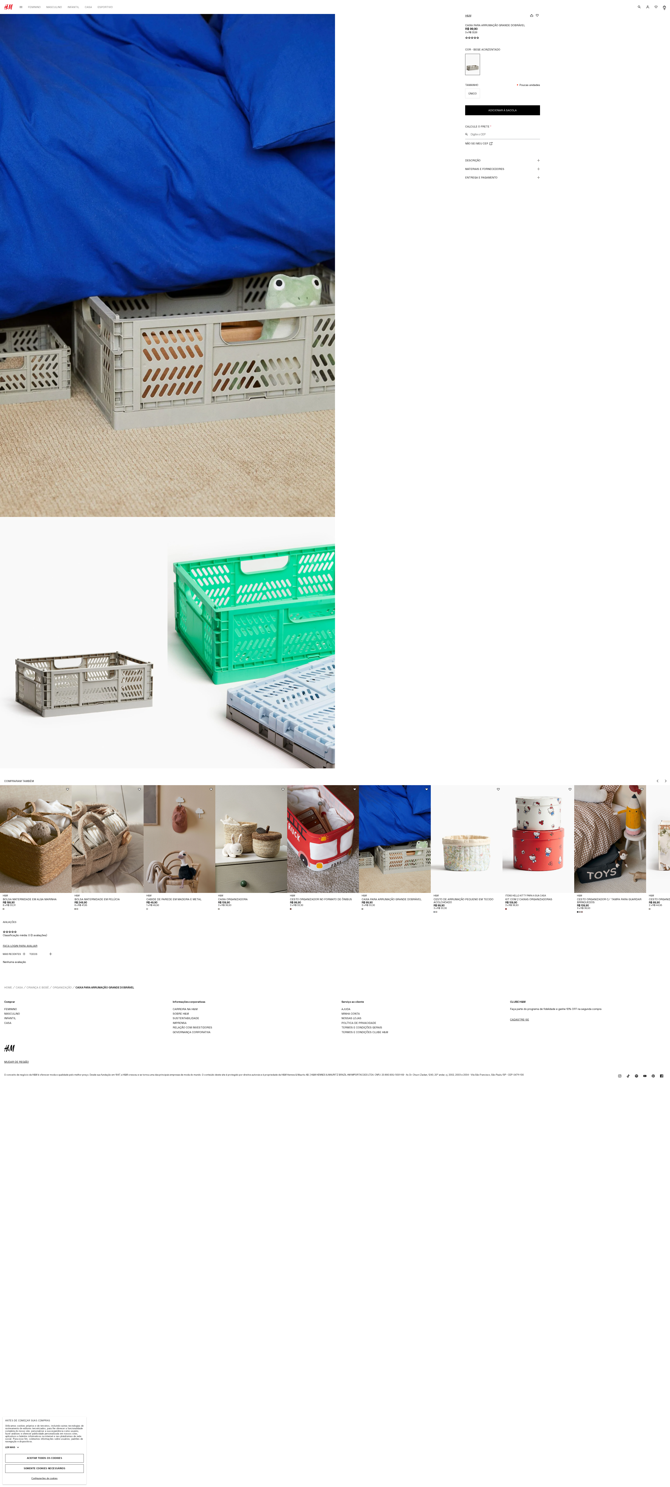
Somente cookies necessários (44, 1468)
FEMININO (34, 7)
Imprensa (180, 1022)
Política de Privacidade (358, 1022)
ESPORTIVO (105, 7)
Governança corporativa (191, 1032)
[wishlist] (656, 7)
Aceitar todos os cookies (44, 1458)
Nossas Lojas (351, 1018)
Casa (19, 987)
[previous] (657, 781)
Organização (62, 987)
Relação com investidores (192, 1027)
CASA (88, 7)
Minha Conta (350, 1013)
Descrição (473, 160)
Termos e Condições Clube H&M (364, 1032)
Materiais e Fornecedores (484, 168)
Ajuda (345, 1009)
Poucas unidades (529, 84)
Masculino (12, 1013)
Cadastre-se (519, 1019)
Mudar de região (16, 1061)
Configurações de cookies (44, 1478)
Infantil (10, 1018)
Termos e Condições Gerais (361, 1027)
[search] (639, 7)
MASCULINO (54, 7)
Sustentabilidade (186, 1018)
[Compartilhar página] (531, 15)
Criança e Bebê (38, 987)
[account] (647, 7)
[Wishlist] (537, 15)
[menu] (21, 7)
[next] (666, 781)
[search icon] (466, 134)
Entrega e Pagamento (481, 177)
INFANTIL (73, 7)
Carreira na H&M (185, 1009)
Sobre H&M (181, 1013)
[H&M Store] (8, 7)
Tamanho (471, 84)
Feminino (10, 1009)
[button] (36, 839)
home (8, 987)
